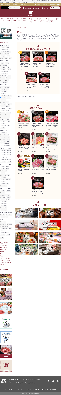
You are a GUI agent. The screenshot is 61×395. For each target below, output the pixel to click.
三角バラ (3, 108)
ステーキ (7, 63)
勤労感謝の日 (4, 170)
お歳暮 (2, 166)
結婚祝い (3, 190)
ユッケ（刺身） (4, 73)
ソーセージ (8, 112)
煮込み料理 (3, 75)
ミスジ (2, 110)
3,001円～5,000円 (5, 134)
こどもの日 (3, 181)
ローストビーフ (4, 71)
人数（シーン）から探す (30, 20)
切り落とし (9, 108)
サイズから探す (36, 19)
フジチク (3, 234)
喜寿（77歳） (4, 207)
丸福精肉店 (3, 224)
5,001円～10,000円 (5, 137)
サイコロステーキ (5, 102)
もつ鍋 (9, 69)
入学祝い (3, 197)
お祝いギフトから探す (46, 20)
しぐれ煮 (3, 78)
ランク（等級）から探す (52, 20)
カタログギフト (4, 82)
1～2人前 (3, 150)
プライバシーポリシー (20, 389)
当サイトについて (9, 389)
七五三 (2, 199)
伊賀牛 (7, 47)
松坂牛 (2, 47)
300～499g (8, 159)
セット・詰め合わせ (5, 87)
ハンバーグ (3, 69)
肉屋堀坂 (10, 224)
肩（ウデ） (3, 104)
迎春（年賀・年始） (5, 175)
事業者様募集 (53, 389)
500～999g (3, 161)
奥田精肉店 (3, 222)
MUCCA (3, 230)
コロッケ (9, 78)
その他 (57, 19)
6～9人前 (9, 154)
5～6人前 (3, 154)
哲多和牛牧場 (4, 228)
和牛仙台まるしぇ (5, 232)
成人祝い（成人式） (5, 195)
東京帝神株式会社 (5, 226)
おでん (7, 80)
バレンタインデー (5, 183)
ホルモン (10, 104)
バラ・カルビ (8, 97)
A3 (2, 217)
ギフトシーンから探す (41, 20)
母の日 (2, 168)
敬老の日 (3, 173)
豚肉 (7, 58)
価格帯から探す (25, 19)
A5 (7, 214)
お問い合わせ (45, 389)
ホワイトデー (4, 185)
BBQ (8, 67)
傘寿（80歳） (4, 210)
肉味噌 (2, 80)
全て (18, 28)
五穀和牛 (3, 56)
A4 (10, 214)
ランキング (3, 19)
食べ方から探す (14, 19)
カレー (9, 75)
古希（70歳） (4, 205)
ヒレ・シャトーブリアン (6, 95)
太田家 (10, 228)
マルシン (3, 123)
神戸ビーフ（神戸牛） (5, 51)
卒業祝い (9, 190)
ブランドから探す (8, 19)
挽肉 (2, 119)
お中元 (7, 166)
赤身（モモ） (4, 91)
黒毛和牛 (3, 214)
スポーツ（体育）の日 (5, 179)
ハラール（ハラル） (5, 117)
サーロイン (3, 93)
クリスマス (3, 177)
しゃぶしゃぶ (4, 65)
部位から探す (19, 19)
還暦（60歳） (4, 203)
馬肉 (11, 58)
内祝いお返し (4, 201)
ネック (2, 112)
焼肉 (2, 63)
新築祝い (9, 197)
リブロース (3, 100)
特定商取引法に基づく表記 (33, 389)
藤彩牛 (2, 58)
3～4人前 (3, 152)
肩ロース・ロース (5, 89)
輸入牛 (5, 217)
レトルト (8, 115)
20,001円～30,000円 (5, 143)
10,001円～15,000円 (5, 139)
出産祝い (3, 192)
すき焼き (3, 67)
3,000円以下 (3, 132)
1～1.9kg (10, 161)
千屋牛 (2, 53)
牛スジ (2, 115)
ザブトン (7, 119)
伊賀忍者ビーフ (4, 49)
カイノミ (8, 121)
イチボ (2, 121)
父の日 (7, 168)
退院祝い (8, 199)
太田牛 (7, 53)
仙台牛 (8, 56)
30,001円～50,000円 (5, 145)
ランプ (7, 110)
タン (2, 97)
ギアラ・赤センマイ (5, 125)
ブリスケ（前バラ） (5, 106)
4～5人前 (9, 152)
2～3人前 (9, 150)
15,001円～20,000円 (5, 141)
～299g (2, 159)
